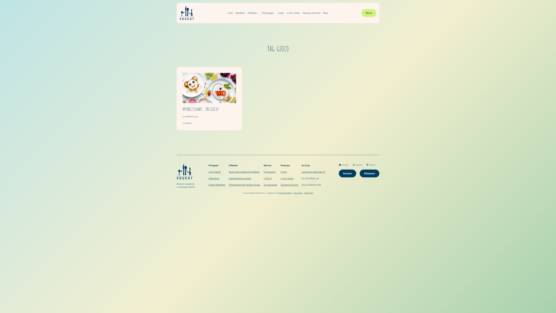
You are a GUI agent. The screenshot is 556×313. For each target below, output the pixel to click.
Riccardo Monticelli (285, 193)
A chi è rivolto (287, 178)
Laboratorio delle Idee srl (313, 172)
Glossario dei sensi (289, 185)
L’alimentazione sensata (240, 178)
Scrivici (347, 173)
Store (369, 12)
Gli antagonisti (270, 185)
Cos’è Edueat (215, 172)
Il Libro (284, 172)
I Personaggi (269, 172)
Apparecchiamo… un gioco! (200, 109)
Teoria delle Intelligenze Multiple (244, 172)
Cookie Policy (308, 193)
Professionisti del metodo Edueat (244, 185)
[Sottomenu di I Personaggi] (274, 13)
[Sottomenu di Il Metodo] (257, 13)
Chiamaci (369, 173)
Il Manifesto (214, 178)
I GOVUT (268, 178)
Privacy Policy (297, 193)
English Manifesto (217, 185)
